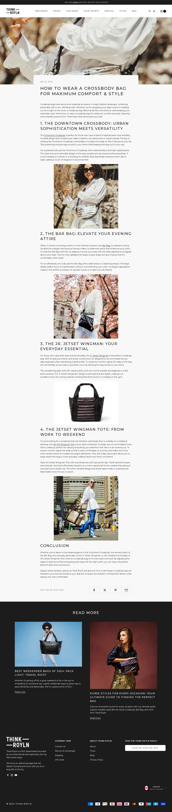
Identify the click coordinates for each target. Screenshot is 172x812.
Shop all (109, 11)
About (93, 746)
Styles (122, 11)
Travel (57, 11)
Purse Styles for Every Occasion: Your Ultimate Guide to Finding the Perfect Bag (122, 697)
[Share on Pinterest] (115, 590)
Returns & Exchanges (65, 751)
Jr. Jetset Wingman (99, 355)
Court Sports (91, 11)
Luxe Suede (72, 11)
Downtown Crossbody (54, 135)
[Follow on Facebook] (7, 775)
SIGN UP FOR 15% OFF (145, 748)
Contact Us (60, 746)
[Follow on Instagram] (11, 775)
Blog (92, 755)
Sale (134, 11)
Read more (20, 692)
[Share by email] (126, 590)
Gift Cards (59, 760)
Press (92, 751)
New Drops (41, 11)
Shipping (59, 755)
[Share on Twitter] (104, 590)
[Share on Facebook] (94, 590)
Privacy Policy (96, 760)
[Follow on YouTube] (16, 775)
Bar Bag (106, 245)
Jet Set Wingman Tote (64, 444)
